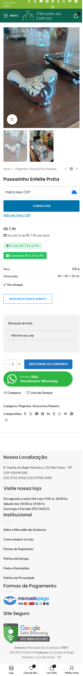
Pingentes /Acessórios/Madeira (35, 169)
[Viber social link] (53, 7)
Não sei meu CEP (16, 215)
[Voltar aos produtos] (71, 169)
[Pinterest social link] (43, 414)
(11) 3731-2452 (14, 478)
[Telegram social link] (72, 414)
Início (6, 169)
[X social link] (31, 414)
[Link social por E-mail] (37, 414)
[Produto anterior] (65, 169)
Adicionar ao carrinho (48, 364)
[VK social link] (65, 414)
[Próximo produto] (77, 169)
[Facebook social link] (25, 414)
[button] (8, 77)
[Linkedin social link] (48, 414)
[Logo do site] (42, 15)
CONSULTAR (41, 206)
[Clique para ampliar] (12, 119)
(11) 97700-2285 (40, 478)
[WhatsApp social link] (59, 414)
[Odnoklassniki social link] (54, 414)
